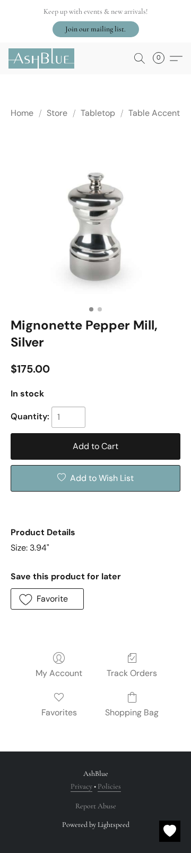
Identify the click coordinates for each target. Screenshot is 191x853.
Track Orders (132, 673)
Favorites (59, 712)
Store (57, 113)
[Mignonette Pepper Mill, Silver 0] (95, 216)
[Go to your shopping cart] (161, 58)
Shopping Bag (132, 712)
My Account (59, 673)
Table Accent (154, 113)
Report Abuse (95, 805)
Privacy (81, 786)
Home (22, 113)
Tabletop (98, 113)
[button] (96, 29)
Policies (109, 786)
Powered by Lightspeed (95, 824)
